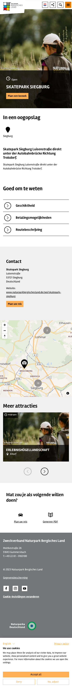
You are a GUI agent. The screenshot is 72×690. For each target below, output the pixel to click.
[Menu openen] (68, 5)
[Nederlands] (45, 5)
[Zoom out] (4, 330)
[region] (36, 358)
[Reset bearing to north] (4, 336)
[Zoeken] (60, 5)
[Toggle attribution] (67, 393)
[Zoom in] (4, 325)
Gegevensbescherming (15, 577)
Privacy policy (61, 643)
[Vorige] (27, 471)
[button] (17, 96)
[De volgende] (44, 471)
